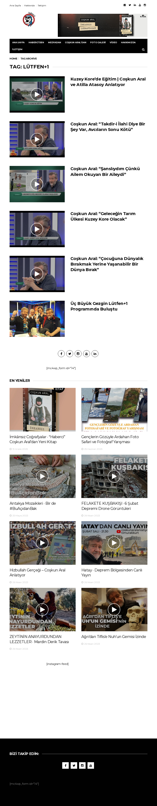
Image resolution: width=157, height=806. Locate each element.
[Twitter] (130, 4)
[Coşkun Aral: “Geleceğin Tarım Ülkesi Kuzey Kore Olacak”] (37, 229)
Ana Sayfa (15, 5)
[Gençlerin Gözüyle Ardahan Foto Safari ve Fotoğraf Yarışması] (114, 409)
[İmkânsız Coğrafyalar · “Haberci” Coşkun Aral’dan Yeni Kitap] (43, 409)
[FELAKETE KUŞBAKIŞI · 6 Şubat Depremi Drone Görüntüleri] (114, 476)
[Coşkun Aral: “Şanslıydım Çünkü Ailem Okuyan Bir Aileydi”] (37, 184)
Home (13, 58)
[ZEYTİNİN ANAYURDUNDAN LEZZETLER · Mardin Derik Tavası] (43, 609)
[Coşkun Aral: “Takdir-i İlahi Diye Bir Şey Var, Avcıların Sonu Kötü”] (37, 139)
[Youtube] (140, 4)
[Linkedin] (135, 4)
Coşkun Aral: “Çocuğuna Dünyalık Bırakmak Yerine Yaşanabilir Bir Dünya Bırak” (106, 264)
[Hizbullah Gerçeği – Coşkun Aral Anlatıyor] (43, 543)
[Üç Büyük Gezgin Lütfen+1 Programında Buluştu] (37, 319)
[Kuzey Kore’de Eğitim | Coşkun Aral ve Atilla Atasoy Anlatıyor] (37, 94)
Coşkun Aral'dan (75, 42)
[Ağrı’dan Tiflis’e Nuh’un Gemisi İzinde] (114, 609)
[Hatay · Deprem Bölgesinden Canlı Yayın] (114, 543)
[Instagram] (145, 4)
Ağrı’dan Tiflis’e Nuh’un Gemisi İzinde (113, 636)
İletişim (42, 5)
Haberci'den (36, 42)
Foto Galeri (98, 42)
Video (113, 42)
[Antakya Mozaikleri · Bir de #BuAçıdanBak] (43, 476)
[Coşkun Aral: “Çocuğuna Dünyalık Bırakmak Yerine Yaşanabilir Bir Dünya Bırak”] (37, 274)
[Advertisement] (78, 700)
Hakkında (29, 5)
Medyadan (54, 42)
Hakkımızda (128, 42)
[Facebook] (125, 4)
